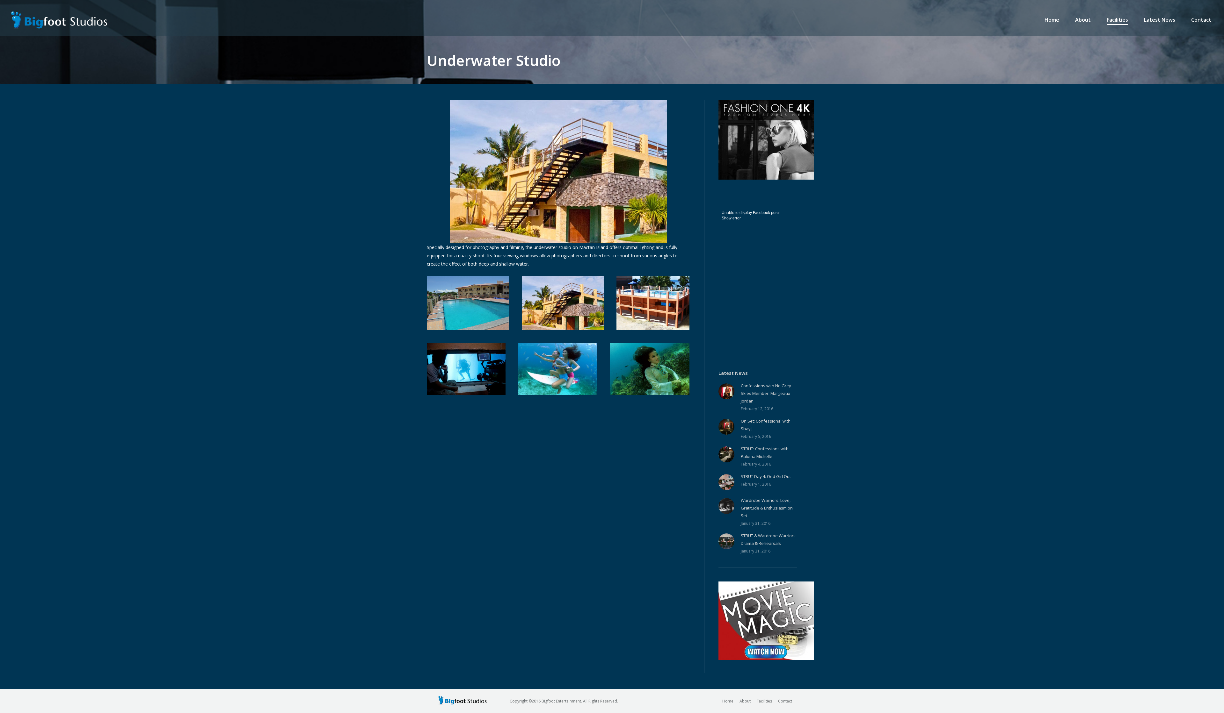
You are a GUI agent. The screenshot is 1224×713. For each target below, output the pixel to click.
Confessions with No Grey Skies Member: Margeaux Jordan (766, 393)
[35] (649, 369)
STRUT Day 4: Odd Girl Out (766, 476)
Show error (731, 218)
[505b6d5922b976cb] (557, 369)
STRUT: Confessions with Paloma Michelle (765, 452)
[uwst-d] (466, 369)
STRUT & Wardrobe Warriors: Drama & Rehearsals (769, 539)
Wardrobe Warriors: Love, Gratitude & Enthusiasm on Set (767, 507)
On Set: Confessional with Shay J (765, 424)
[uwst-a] (563, 303)
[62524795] (468, 303)
